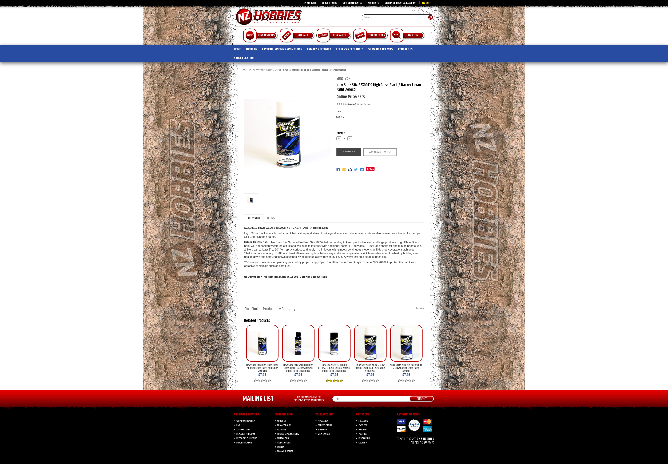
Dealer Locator (244, 443)
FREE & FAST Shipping (246, 438)
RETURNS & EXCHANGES (349, 49)
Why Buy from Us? (245, 421)
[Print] (350, 169)
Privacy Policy (284, 425)
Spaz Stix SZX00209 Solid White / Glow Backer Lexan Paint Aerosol (406, 368)
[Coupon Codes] (371, 36)
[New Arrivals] (260, 36)
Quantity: (340, 133)
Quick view (262, 343)
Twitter (363, 425)
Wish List (322, 429)
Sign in (388, 3)
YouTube (363, 434)
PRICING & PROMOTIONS (288, 434)
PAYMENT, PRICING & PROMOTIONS (282, 49)
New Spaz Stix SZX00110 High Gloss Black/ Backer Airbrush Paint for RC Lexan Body (298, 368)
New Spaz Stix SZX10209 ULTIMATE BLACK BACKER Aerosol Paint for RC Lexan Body (334, 368)
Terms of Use (284, 443)
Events (280, 447)
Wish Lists (373, 3)
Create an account (406, 3)
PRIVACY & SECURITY (319, 49)
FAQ (238, 425)
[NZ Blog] (407, 36)
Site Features (243, 429)
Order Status (329, 3)
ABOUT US (251, 49)
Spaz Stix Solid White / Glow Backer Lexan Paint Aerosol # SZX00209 (370, 368)
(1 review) (351, 104)
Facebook (363, 421)
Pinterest (364, 429)
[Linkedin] (362, 169)
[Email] (344, 169)
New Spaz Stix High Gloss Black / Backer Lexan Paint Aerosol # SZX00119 (262, 368)
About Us (281, 421)
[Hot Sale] (297, 36)
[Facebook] (338, 169)
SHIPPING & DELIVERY (380, 49)
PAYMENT (281, 429)
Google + (363, 443)
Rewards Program (245, 434)
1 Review (271, 218)
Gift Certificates (352, 3)
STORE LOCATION (244, 58)
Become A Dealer (285, 451)
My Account (310, 3)
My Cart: (426, 3)
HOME (237, 49)
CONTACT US (405, 49)
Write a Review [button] (364, 104)
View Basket (324, 434)
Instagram (364, 438)
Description (254, 218)
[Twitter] (356, 169)
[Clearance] (334, 36)
